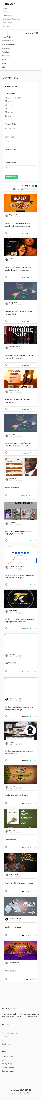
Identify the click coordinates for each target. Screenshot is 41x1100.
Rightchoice (12, 478)
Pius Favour (12, 434)
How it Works (7, 23)
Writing (4, 60)
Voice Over (5, 52)
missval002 (12, 522)
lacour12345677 (14, 390)
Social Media (6, 48)
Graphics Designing (12, 487)
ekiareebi (12, 786)
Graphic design (10, 971)
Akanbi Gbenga (13, 874)
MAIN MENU (32, 33)
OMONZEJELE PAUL (15, 698)
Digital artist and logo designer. (16, 795)
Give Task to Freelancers (11, 19)
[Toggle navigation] (35, 4)
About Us (5, 1037)
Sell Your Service (9, 15)
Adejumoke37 (13, 215)
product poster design (13, 927)
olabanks (12, 654)
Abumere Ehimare (14, 346)
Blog (3, 1040)
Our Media (5, 1060)
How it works (6, 1044)
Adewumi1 (12, 830)
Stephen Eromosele (15, 918)
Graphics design (11, 839)
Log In (5, 8)
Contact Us (7, 26)
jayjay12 (11, 259)
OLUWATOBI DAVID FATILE (17, 566)
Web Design (6, 56)
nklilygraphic (13, 303)
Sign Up (5, 12)
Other (4, 67)
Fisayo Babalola (14, 962)
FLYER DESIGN (10, 663)
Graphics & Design (8, 41)
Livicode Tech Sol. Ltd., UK (20, 1093)
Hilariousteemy (13, 610)
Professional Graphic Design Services (19, 883)
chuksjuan (12, 742)
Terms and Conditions (10, 1033)
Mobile (4, 63)
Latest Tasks (6, 37)
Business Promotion (9, 45)
